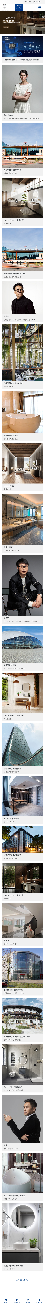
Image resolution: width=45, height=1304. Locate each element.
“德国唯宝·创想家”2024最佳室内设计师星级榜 (21, 60)
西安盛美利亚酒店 (11, 435)
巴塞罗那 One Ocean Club (13, 383)
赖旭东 (6, 618)
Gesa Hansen (8, 115)
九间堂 (6, 940)
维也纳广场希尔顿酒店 (12, 855)
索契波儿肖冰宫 (10, 665)
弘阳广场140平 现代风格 (13, 1266)
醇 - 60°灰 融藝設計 (11, 818)
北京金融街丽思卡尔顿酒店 (14, 1195)
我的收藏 (28, 2)
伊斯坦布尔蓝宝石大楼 (12, 769)
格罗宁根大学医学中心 (12, 170)
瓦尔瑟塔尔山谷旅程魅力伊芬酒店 (17, 1036)
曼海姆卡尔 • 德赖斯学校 (13, 990)
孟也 (5, 1145)
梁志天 (6, 316)
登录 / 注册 (37, 2)
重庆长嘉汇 (8, 547)
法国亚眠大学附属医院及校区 (15, 273)
